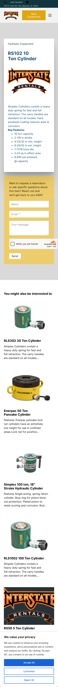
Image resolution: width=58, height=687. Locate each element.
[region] (29, 659)
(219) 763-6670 (16, 2)
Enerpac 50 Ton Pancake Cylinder (17, 412)
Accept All (29, 662)
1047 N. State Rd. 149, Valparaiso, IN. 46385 (21, 6)
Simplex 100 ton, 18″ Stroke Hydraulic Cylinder (23, 486)
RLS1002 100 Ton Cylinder (24, 558)
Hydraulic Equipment (20, 43)
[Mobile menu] (50, 15)
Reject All (29, 680)
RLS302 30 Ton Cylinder (22, 341)
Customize (29, 671)
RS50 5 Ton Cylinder (19, 628)
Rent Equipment (33, 15)
